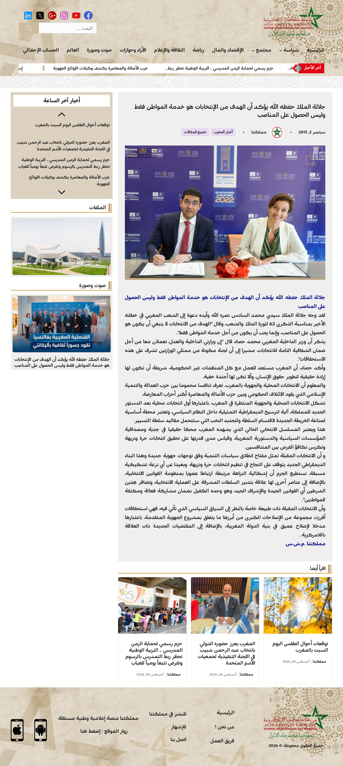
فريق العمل (222, 740)
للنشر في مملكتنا (167, 714)
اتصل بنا (178, 739)
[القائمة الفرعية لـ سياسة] (280, 50)
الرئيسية (225, 712)
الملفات (97, 207)
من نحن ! (224, 726)
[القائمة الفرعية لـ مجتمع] (253, 50)
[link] (230, 68)
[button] (62, 113)
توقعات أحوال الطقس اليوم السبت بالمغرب (72, 125)
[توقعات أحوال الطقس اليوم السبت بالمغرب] (298, 581)
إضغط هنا (90, 731)
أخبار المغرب (223, 132)
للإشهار (178, 726)
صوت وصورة (92, 285)
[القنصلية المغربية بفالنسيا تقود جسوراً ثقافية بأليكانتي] (62, 300)
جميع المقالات (195, 132)
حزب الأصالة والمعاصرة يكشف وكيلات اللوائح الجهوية (119, 68)
